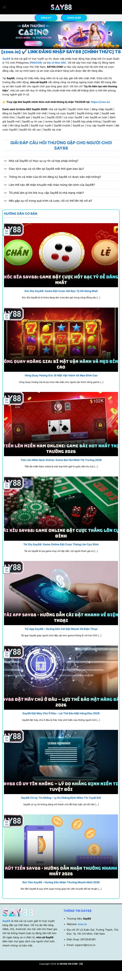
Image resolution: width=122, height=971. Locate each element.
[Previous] (6, 35)
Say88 (6, 921)
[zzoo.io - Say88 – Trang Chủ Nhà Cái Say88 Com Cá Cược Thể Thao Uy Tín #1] (61, 7)
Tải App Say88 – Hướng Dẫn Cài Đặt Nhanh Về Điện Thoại (61, 629)
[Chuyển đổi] (5, 161)
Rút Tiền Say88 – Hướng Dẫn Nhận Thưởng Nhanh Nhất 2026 (61, 882)
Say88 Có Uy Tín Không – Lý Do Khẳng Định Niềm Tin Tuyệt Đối (61, 797)
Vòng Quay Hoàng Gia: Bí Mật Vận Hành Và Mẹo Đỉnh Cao (61, 375)
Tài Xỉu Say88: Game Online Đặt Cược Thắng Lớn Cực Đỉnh (61, 544)
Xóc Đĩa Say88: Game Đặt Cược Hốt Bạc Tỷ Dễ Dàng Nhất (61, 291)
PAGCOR (35, 62)
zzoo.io (82, 924)
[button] (4, 7)
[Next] (115, 35)
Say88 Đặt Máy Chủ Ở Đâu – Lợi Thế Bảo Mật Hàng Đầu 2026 (61, 713)
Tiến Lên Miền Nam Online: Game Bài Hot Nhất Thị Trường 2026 (61, 460)
